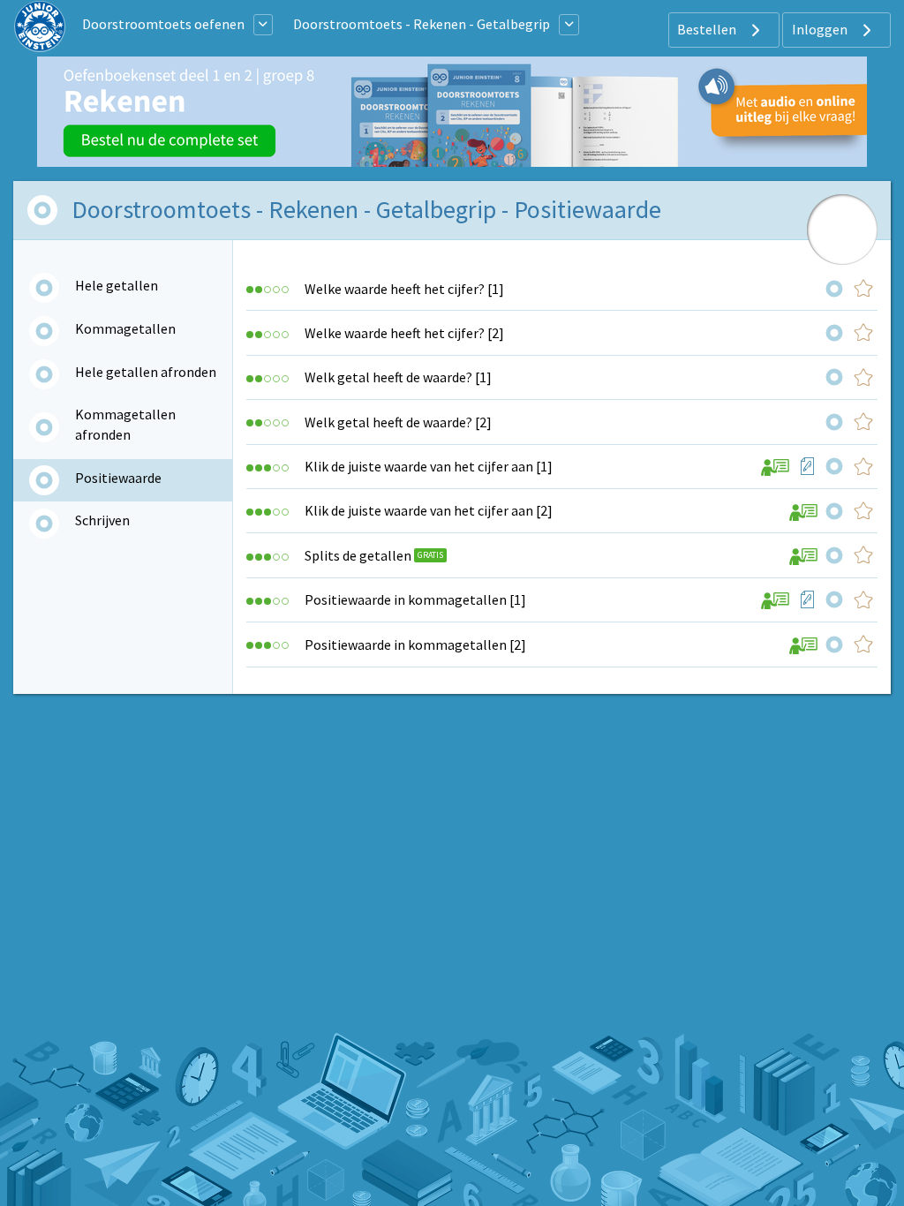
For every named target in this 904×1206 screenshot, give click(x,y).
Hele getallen (116, 285)
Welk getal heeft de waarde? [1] (398, 377)
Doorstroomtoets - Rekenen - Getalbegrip (421, 24)
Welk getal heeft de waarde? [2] (398, 422)
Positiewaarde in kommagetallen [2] (415, 644)
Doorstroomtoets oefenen (163, 24)
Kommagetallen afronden (125, 423)
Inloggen (821, 29)
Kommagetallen (125, 328)
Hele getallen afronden (145, 372)
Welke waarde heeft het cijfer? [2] (404, 333)
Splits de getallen (358, 555)
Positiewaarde (118, 477)
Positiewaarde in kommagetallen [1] (415, 599)
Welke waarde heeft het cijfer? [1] (404, 289)
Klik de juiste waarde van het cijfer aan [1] (429, 466)
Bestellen (708, 29)
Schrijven (102, 520)
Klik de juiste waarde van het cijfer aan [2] (429, 510)
